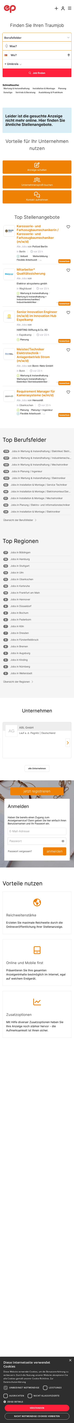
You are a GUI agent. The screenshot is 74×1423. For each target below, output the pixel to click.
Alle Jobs (22, 246)
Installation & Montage (44, 88)
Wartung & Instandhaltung (16, 88)
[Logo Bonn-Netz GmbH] (9, 354)
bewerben (64, 261)
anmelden (55, 851)
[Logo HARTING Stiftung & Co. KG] (9, 316)
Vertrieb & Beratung (25, 92)
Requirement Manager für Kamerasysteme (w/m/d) (36, 393)
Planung (62, 88)
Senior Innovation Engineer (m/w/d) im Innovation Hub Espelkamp (37, 315)
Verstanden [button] (37, 1407)
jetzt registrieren (37, 791)
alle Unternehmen (37, 768)
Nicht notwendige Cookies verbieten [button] (37, 1416)
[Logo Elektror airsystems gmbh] (9, 274)
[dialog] (37, 1390)
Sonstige (7, 92)
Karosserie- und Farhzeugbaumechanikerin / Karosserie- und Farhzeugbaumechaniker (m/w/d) (38, 233)
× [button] (70, 1360)
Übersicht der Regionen (16, 681)
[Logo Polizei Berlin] (9, 231)
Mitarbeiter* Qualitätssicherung (31, 271)
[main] (37, 534)
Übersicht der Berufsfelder (18, 520)
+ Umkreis (11, 64)
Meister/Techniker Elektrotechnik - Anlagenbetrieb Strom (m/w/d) (33, 355)
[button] (67, 63)
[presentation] (56, 8)
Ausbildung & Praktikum (51, 92)
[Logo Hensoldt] (9, 396)
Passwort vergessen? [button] (20, 851)
